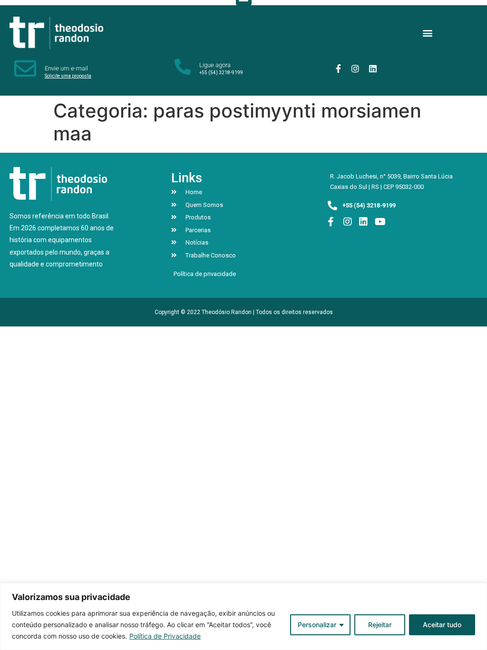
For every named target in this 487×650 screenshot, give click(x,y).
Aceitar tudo (442, 624)
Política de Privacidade (165, 636)
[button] (428, 33)
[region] (243, 616)
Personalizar (317, 624)
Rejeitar (379, 624)
